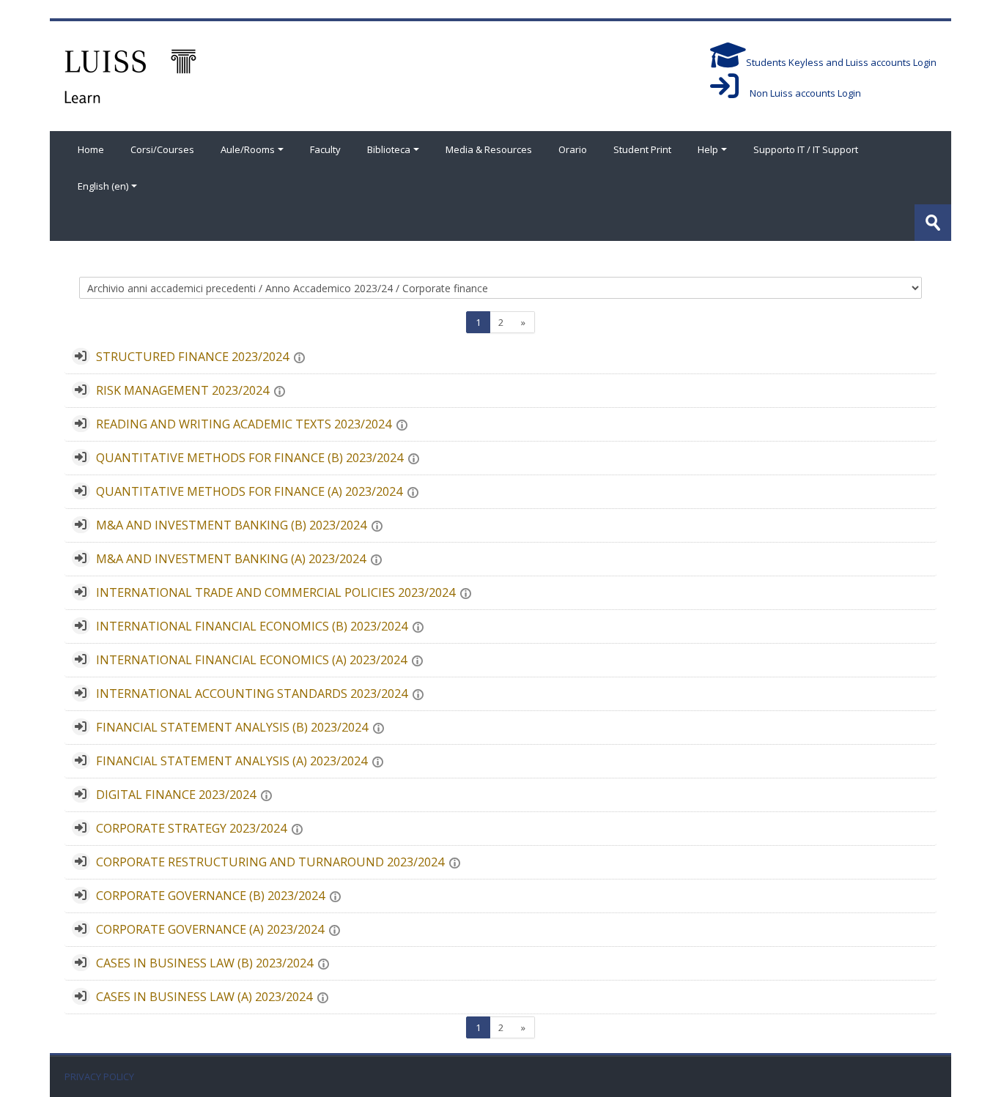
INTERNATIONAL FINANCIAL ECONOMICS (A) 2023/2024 (251, 660)
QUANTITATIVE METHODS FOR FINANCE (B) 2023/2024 (249, 458)
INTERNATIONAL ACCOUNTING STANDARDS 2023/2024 (251, 693)
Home (91, 149)
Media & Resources (489, 149)
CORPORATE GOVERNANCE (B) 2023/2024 (210, 896)
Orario (572, 149)
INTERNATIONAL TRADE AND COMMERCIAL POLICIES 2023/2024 (275, 592)
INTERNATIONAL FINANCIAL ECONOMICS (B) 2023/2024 (251, 626)
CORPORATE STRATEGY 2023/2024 (191, 828)
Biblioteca (388, 149)
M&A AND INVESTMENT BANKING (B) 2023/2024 (231, 525)
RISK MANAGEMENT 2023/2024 (182, 390)
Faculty (325, 149)
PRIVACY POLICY (99, 1076)
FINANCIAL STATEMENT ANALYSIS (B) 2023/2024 (232, 727)
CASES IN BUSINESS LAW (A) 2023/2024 (204, 997)
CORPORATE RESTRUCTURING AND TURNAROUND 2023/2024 (270, 862)
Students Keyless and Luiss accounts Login (841, 62)
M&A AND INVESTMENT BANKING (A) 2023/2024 (231, 559)
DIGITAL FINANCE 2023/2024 (176, 795)
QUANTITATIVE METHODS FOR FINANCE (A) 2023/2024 (249, 491)
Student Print (642, 149)
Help (708, 149)
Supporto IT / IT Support (805, 149)
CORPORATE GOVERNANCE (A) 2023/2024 (210, 929)
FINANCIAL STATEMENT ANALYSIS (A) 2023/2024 (231, 761)
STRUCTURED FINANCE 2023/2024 (192, 357)
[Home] (130, 74)
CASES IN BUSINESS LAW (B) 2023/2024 (204, 963)
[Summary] (301, 356)
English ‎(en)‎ (103, 186)
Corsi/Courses (162, 149)
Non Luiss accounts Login (800, 93)
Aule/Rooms (248, 149)
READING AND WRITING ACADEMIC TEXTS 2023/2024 (243, 424)
